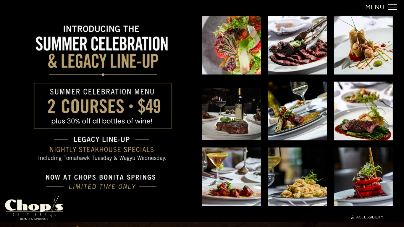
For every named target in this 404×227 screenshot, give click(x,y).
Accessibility (370, 217)
